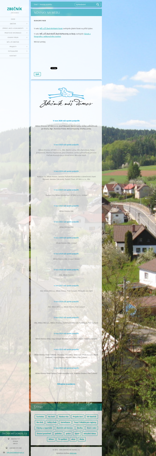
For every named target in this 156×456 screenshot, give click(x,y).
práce (68, 433)
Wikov (51, 439)
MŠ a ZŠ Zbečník (13, 42)
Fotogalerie (13, 51)
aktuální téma (90, 433)
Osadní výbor (13, 37)
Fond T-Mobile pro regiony (85, 422)
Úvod (13, 19)
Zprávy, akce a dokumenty (12, 28)
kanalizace (65, 422)
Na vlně (40, 422)
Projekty (13, 47)
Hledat (97, 4)
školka (80, 428)
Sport (77, 433)
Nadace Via (64, 416)
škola (81, 439)
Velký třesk (52, 422)
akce (73, 439)
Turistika (40, 416)
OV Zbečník (91, 416)
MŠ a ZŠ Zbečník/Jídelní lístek (51, 28)
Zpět (37, 74)
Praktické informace (13, 33)
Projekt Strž (78, 416)
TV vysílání (62, 439)
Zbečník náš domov (64, 428)
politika (58, 433)
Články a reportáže (44, 428)
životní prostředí (44, 433)
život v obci (91, 428)
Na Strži (51, 416)
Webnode (73, 453)
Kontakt (13, 56)
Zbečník (13, 24)
